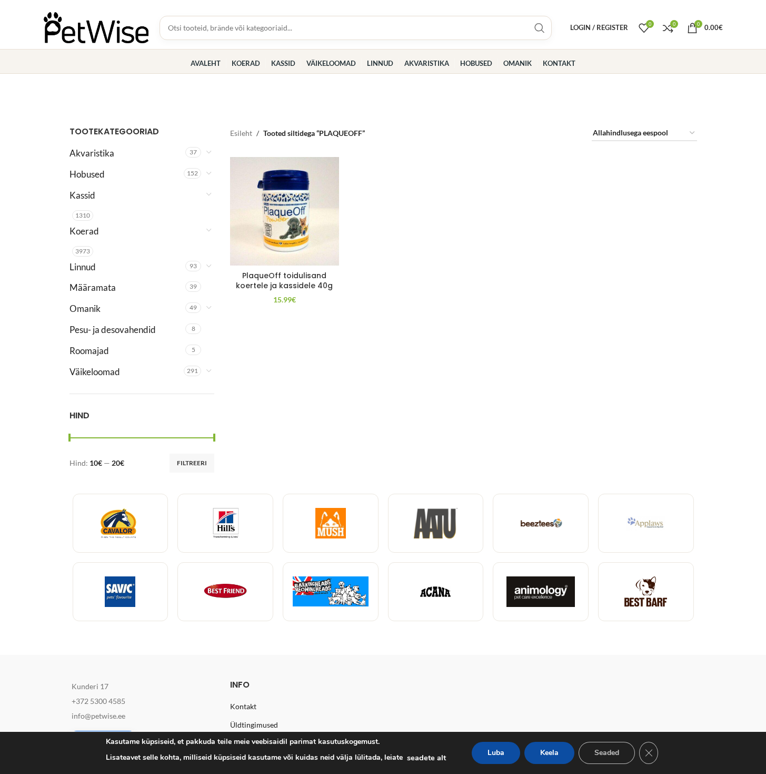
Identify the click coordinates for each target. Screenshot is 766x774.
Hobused (87, 174)
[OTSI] (540, 28)
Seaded (606, 753)
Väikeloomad (94, 371)
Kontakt (243, 706)
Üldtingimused (254, 724)
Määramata (92, 287)
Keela (549, 753)
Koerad (84, 231)
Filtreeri (192, 463)
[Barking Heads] (331, 591)
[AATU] (436, 523)
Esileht (241, 133)
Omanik (85, 308)
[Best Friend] (225, 591)
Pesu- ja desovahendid (112, 329)
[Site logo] (96, 26)
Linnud (82, 266)
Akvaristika (91, 153)
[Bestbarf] (646, 591)
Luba (496, 753)
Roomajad (89, 350)
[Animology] (541, 591)
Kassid (82, 195)
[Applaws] (646, 523)
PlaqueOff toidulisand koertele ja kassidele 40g (284, 280)
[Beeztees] (541, 523)
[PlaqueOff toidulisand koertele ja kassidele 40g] (284, 211)
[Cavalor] (120, 523)
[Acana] (436, 591)
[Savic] (120, 591)
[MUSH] (331, 523)
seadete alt (426, 757)
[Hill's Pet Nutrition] (225, 523)
